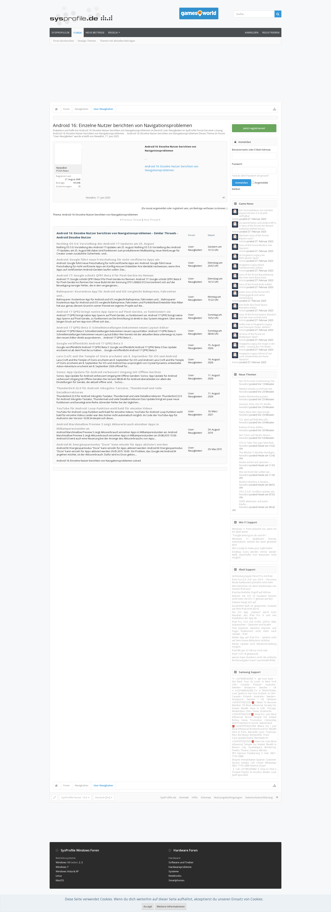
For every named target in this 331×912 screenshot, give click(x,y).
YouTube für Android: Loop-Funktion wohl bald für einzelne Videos (104, 408)
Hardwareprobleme (180, 867)
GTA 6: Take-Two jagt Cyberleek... (257, 442)
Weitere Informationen (171, 906)
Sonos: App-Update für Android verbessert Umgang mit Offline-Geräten (109, 372)
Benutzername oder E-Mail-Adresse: (251, 149)
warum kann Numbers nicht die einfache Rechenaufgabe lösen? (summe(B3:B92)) (254, 659)
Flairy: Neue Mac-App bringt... (255, 412)
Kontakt (184, 797)
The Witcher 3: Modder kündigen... (257, 452)
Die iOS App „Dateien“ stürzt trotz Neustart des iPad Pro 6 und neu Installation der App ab (254, 615)
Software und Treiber (181, 862)
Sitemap (206, 797)
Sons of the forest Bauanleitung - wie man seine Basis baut (256, 276)
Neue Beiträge (95, 32)
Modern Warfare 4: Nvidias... (254, 482)
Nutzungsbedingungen (228, 797)
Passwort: (237, 164)
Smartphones (176, 880)
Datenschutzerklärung (259, 797)
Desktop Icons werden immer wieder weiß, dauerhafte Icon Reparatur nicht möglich (254, 554)
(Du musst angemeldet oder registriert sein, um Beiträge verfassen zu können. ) (184, 208)
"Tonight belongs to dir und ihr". (249, 535)
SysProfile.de (61, 32)
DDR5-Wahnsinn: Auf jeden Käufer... (253, 503)
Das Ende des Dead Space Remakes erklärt (253, 306)
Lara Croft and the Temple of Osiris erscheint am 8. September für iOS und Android (117, 356)
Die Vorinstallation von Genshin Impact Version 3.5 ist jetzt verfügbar (256, 213)
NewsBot (244, 384)
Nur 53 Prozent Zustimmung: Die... (257, 381)
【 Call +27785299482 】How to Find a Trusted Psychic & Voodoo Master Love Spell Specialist (254, 772)
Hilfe (195, 797)
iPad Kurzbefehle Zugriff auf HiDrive (251, 592)
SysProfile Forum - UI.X (74, 797)
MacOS (60, 880)
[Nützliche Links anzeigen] (274, 109)
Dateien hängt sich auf (244, 602)
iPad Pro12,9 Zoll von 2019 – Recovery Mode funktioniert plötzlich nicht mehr (254, 581)
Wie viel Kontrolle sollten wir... (255, 472)
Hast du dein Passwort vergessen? (250, 175)
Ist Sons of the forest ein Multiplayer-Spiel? (252, 335)
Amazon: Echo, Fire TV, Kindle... (255, 404)
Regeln (113, 32)
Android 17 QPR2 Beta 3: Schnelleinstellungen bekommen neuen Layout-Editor (113, 327)
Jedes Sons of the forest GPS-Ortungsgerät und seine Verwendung (254, 295)
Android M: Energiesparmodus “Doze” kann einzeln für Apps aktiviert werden (112, 444)
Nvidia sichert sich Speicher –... (255, 462)
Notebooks (175, 875)
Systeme (174, 871)
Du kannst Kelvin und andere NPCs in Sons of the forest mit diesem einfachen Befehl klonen (257, 225)
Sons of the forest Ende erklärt (255, 284)
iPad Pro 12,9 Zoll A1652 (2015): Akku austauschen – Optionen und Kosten (254, 623)
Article (235, 219)
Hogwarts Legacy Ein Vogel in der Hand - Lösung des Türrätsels (257, 345)
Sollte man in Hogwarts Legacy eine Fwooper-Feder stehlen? (255, 326)
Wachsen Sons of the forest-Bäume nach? (254, 237)
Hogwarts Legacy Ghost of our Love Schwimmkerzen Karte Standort (255, 356)
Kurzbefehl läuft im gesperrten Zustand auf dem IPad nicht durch (254, 607)
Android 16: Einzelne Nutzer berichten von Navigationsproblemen (171, 168)
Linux (59, 875)
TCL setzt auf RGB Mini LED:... (254, 419)
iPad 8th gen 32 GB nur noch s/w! (249, 650)
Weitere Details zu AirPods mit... (256, 388)
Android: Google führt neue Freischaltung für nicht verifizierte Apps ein (108, 259)
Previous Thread (131, 219)
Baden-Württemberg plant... (254, 396)
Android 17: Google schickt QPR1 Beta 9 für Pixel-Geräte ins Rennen (105, 275)
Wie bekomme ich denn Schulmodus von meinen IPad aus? (254, 587)
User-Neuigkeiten (63, 136)
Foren (78, 32)
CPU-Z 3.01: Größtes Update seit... (257, 491)
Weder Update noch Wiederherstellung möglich (254, 645)
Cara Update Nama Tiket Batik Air (250, 737)
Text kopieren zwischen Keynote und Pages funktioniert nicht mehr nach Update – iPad (254, 631)
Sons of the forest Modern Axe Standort (255, 247)
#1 (224, 197)
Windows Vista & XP (67, 871)
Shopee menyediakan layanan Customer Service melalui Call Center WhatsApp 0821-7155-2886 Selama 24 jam (254, 762)
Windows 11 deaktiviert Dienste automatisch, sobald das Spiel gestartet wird (254, 541)
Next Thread (151, 219)
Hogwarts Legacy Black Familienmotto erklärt (251, 266)
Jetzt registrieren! (254, 128)
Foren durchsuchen (63, 40)
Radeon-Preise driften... (252, 427)
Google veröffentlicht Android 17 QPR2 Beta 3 (90, 343)
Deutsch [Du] (102, 797)
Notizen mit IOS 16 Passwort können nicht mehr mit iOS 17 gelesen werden (254, 597)
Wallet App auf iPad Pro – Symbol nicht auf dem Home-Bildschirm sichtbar (254, 639)
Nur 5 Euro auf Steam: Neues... (255, 435)
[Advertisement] (165, 73)
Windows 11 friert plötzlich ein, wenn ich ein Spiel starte (254, 530)
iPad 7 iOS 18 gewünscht (245, 653)
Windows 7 (62, 867)
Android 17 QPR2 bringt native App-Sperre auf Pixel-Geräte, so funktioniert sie (113, 311)
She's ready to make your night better (252, 548)
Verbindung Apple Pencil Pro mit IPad (252, 576)
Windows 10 (63, 862)
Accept (147, 906)
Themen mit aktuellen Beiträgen (117, 40)
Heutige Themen (87, 40)
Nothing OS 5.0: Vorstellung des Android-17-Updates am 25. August (105, 243)
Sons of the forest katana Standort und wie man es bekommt (257, 316)
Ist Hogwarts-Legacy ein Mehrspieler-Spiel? (252, 257)
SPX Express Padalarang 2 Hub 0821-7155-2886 (254, 755)
